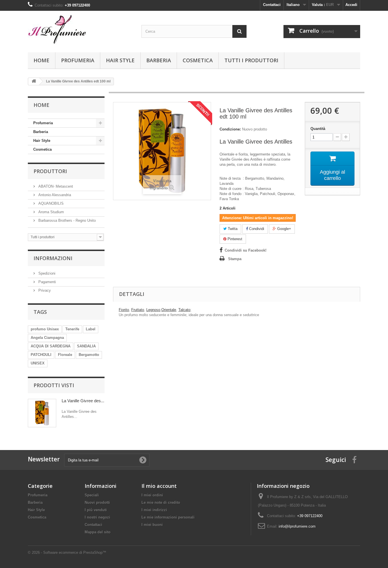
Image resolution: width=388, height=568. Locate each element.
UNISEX (38, 363)
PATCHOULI (41, 355)
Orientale (168, 310)
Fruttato (137, 310)
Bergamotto (89, 355)
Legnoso (153, 310)
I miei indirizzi (154, 510)
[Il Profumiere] (80, 30)
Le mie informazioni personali (168, 517)
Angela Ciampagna (47, 337)
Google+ (283, 229)
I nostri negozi (97, 517)
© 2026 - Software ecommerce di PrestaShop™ (67, 552)
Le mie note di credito (160, 502)
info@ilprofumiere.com (297, 526)
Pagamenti (46, 282)
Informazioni (53, 258)
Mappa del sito (97, 532)
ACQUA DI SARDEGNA (50, 346)
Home (41, 60)
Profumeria (77, 60)
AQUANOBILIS (50, 203)
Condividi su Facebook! (245, 250)
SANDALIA (86, 346)
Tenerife (72, 329)
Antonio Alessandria (54, 195)
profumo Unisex (45, 329)
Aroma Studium (50, 212)
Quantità (317, 129)
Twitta (232, 229)
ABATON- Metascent (55, 186)
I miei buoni (152, 525)
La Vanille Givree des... (83, 400)
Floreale (65, 355)
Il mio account (159, 485)
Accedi (351, 5)
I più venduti (96, 510)
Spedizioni (46, 273)
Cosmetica (198, 60)
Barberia (158, 60)
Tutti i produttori (251, 60)
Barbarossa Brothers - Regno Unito (66, 220)
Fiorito (124, 310)
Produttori (50, 171)
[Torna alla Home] (33, 81)
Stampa (234, 259)
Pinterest (234, 239)
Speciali (92, 495)
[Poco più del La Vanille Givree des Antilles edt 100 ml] (42, 413)
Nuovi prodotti (97, 502)
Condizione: (230, 129)
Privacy (44, 290)
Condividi (256, 229)
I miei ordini (152, 495)
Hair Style (120, 60)
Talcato (184, 310)
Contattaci (272, 5)
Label (90, 329)
